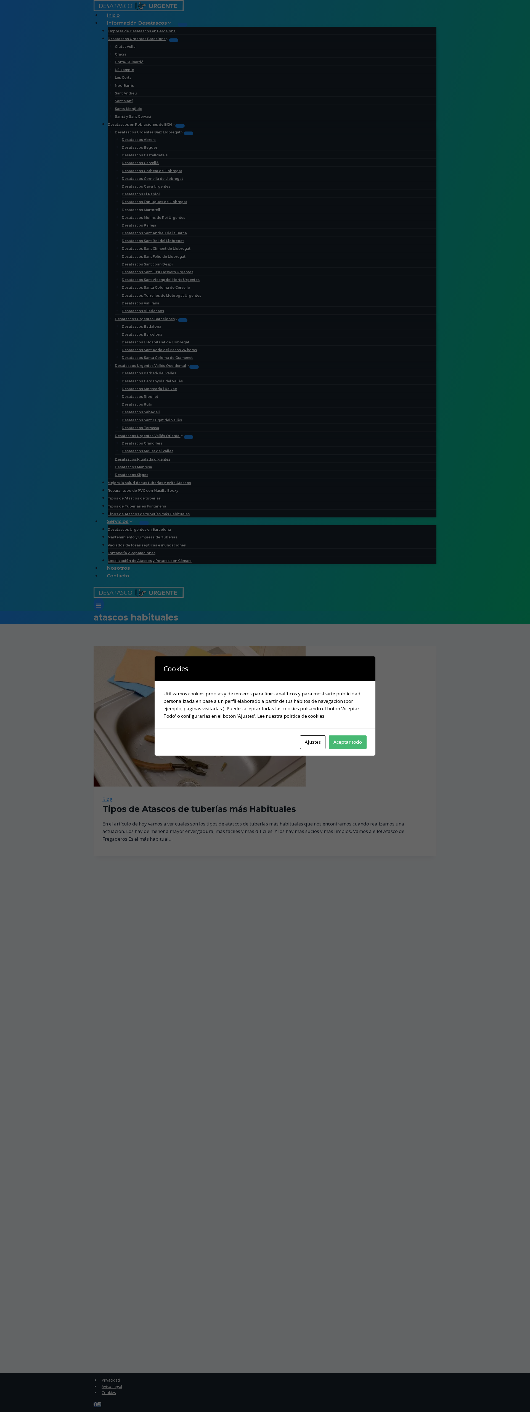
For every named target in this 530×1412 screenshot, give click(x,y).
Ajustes (313, 742)
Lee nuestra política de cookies (290, 716)
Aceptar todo (347, 742)
